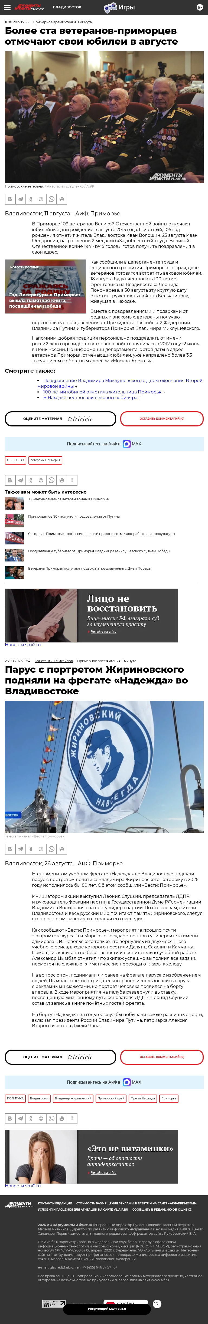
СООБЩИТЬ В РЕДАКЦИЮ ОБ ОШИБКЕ (161, 1209)
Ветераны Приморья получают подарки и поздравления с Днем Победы (89, 568)
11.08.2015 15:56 (16, 22)
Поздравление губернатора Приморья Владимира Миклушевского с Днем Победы (99, 551)
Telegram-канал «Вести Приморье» (34, 836)
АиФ (90, 186)
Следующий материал (107, 1309)
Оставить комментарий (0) (162, 418)
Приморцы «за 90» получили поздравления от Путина (74, 516)
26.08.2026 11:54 (17, 661)
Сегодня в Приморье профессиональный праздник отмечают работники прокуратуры (101, 534)
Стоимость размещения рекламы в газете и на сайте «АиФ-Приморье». (136, 1203)
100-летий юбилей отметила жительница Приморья (102, 392)
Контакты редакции (55, 1203)
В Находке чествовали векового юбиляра (90, 397)
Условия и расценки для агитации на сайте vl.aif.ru (83, 1209)
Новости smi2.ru (23, 644)
